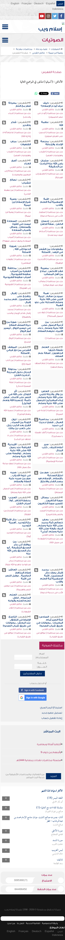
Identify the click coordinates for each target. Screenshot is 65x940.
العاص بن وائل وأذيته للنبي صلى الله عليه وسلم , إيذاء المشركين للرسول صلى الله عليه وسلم (49, 397)
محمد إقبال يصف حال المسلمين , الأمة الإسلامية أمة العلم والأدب (51, 575)
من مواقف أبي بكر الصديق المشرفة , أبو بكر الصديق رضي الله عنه (19, 547)
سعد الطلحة (58, 863)
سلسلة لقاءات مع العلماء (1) (49, 808)
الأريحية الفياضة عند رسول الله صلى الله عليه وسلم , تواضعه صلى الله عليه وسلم (18, 450)
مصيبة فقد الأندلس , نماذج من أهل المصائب (51, 271)
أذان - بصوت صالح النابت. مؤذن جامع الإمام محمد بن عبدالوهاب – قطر (38, 819)
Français (26, 3)
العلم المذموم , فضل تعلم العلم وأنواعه (19, 597)
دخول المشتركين (32, 673)
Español (50, 3)
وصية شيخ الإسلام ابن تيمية (20, 202)
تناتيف (60, 860)
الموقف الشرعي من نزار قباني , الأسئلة (18, 350)
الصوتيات (53, 40)
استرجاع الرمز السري (51, 707)
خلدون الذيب (57, 844)
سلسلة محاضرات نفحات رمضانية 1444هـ (38, 760)
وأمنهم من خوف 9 (51, 752)
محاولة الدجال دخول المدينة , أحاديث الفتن (19, 372)
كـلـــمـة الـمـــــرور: (42, 665)
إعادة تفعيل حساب (51, 718)
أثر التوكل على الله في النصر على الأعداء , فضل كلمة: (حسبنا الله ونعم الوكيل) (17, 397)
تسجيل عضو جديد (52, 712)
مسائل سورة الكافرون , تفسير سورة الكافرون (50, 500)
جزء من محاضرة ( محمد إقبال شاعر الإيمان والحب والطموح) (19, 313)
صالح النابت (58, 824)
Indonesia (57, 9)
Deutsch (38, 3)
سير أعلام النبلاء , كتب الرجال (52, 447)
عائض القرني (48, 109)
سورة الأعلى (57, 831)
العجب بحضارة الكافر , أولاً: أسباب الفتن (19, 500)
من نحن (11, 923)
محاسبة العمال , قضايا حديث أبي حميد (51, 422)
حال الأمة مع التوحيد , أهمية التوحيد (18, 522)
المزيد (53, 776)
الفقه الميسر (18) (55, 798)
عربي (60, 3)
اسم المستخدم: (41, 655)
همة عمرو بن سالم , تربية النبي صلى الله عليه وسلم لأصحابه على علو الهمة (49, 299)
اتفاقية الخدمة (33, 923)
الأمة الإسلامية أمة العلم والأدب (51, 202)
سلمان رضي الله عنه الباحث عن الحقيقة (51, 163)
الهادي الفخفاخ (57, 834)
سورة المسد (58, 840)
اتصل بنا (20, 923)
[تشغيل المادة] (36, 103)
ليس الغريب (57, 850)
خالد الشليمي (57, 853)
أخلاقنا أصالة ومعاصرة (49, 744)
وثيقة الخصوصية (50, 923)
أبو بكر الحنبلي (57, 801)
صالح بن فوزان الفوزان (54, 811)
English (15, 3)
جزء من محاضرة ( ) (54, 338)
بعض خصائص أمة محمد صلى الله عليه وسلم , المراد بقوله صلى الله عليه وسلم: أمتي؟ (50, 525)
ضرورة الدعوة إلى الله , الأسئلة (20, 249)
